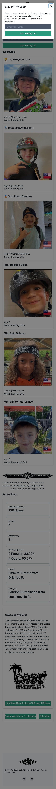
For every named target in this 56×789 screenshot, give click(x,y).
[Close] (51, 6)
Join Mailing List (28, 33)
